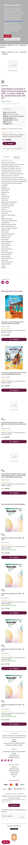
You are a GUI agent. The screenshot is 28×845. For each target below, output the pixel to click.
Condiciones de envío (14, 770)
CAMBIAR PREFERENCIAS (12, 39)
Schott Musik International (16, 116)
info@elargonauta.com (14, 757)
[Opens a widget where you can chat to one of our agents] (6, 842)
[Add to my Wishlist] (4, 149)
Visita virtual (14, 774)
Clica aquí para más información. (13, 21)
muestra (5, 85)
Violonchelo (23, 45)
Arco (16, 45)
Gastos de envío (14, 772)
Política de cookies (14, 768)
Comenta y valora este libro (15, 128)
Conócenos (14, 767)
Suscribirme (14, 805)
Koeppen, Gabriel (5, 326)
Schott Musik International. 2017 (10, 103)
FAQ (14, 776)
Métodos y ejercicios (7, 45)
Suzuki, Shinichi (5, 542)
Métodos (2, 47)
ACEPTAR (7, 36)
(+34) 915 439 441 (14, 755)
